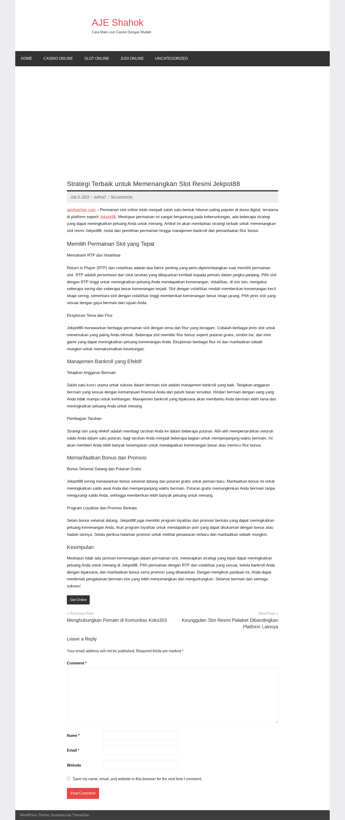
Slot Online (96, 58)
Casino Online (58, 58)
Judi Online (132, 58)
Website (74, 765)
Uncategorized (171, 58)
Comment (77, 663)
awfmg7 (100, 197)
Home (26, 58)
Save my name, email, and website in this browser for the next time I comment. (137, 779)
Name (73, 736)
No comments (122, 197)
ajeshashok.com (81, 210)
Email (73, 750)
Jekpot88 (108, 217)
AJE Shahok (117, 22)
